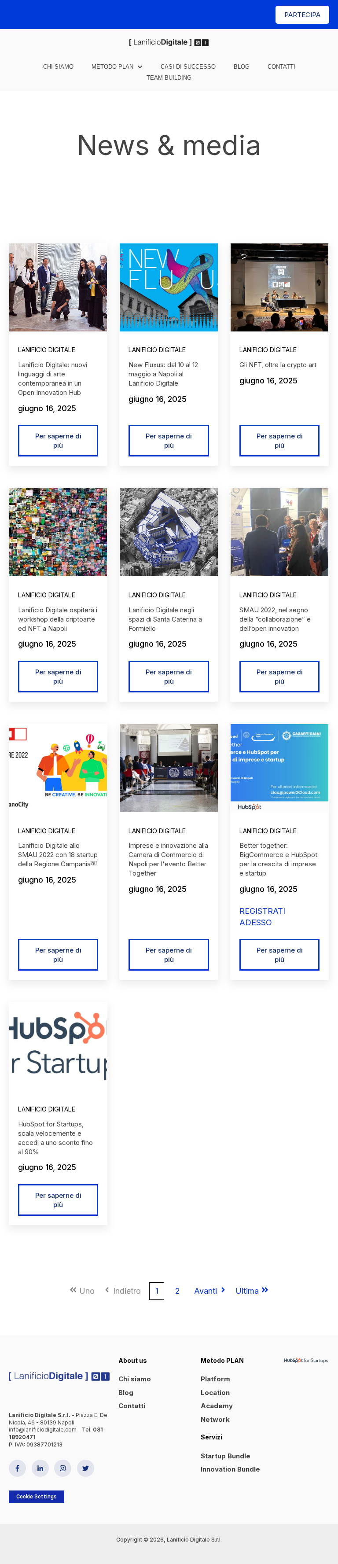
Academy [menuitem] (217, 1406)
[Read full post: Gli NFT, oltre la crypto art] (279, 287)
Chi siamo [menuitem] (134, 1379)
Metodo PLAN (112, 66)
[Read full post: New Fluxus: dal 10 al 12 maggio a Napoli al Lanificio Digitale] (168, 287)
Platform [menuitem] (215, 1379)
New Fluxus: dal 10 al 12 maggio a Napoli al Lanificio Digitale (163, 374)
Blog (242, 66)
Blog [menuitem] (125, 1392)
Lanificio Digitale (46, 349)
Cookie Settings (36, 1497)
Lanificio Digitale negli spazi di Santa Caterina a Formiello (165, 619)
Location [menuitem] (215, 1392)
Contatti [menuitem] (131, 1406)
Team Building (169, 77)
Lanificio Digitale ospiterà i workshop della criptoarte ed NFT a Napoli (57, 619)
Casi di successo (188, 66)
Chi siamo (58, 66)
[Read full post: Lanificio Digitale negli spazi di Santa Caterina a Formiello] (168, 532)
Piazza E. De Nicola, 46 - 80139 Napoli (58, 1419)
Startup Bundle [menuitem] (225, 1456)
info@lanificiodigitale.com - (45, 1429)
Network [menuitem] (215, 1419)
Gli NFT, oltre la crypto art (277, 365)
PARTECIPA (302, 15)
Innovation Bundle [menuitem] (230, 1469)
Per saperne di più (58, 440)
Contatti (281, 66)
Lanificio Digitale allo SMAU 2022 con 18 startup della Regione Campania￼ (58, 854)
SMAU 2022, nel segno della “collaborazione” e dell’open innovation (275, 619)
